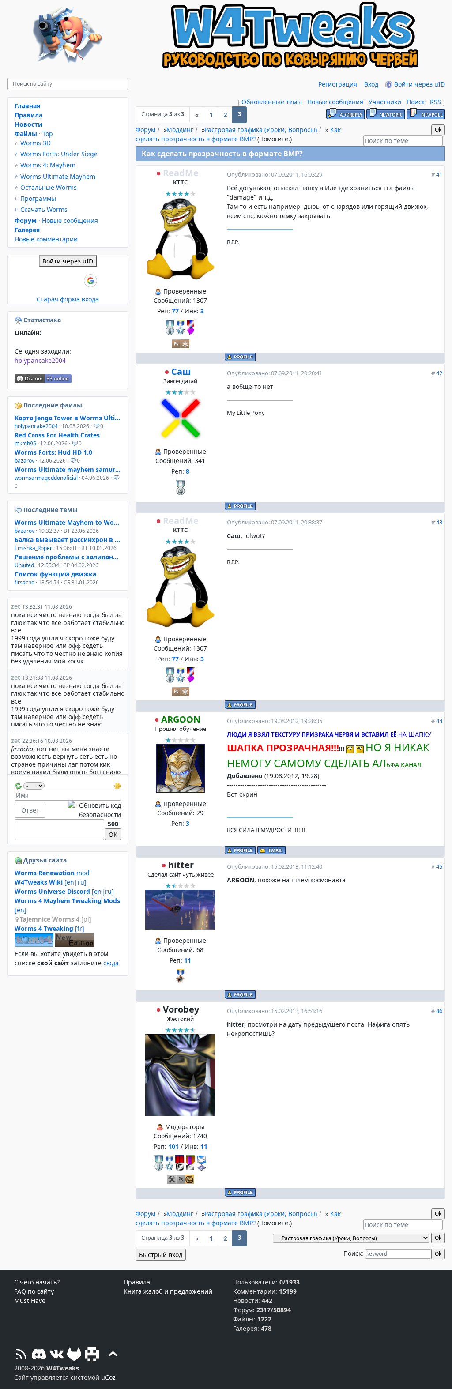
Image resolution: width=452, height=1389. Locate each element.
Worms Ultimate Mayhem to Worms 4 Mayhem (68, 522)
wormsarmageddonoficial (46, 478)
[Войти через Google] (90, 280)
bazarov (24, 460)
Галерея (27, 230)
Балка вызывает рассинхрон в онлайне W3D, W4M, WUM (68, 539)
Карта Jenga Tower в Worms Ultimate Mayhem (68, 418)
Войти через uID (418, 84)
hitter (181, 865)
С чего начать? (37, 1282)
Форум (145, 129)
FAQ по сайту (34, 1291)
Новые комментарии (46, 239)
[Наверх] (113, 1355)
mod (52, 873)
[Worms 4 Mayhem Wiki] (34, 944)
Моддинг (179, 129)
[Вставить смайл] (117, 785)
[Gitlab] (74, 1355)
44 (439, 721)
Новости (28, 124)
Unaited (24, 565)
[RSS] (21, 1355)
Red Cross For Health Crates (57, 435)
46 (439, 1011)
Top (47, 133)
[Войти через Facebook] (60, 280)
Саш (181, 371)
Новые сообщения (335, 102)
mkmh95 (25, 443)
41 (439, 174)
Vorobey (181, 1009)
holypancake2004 (40, 360)
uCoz (108, 1377)
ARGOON (180, 719)
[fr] (49, 928)
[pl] (55, 919)
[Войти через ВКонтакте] (45, 280)
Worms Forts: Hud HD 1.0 (53, 452)
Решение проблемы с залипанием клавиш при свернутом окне (68, 557)
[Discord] (39, 1355)
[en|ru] (51, 882)
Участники (385, 102)
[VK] (56, 1355)
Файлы (26, 133)
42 (439, 373)
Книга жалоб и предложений (168, 1291)
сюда (111, 963)
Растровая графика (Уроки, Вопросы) (260, 129)
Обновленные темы (271, 102)
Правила (28, 115)
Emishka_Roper (33, 548)
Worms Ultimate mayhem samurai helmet (68, 469)
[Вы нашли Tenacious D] (19, 509)
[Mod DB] (92, 1355)
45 (439, 866)
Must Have (29, 1300)
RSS (435, 102)
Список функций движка (55, 574)
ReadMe (181, 173)
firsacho (24, 582)
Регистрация (337, 84)
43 (439, 522)
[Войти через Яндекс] (75, 280)
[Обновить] (18, 785)
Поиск (416, 102)
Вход (371, 84)
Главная (27, 106)
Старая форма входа (68, 299)
